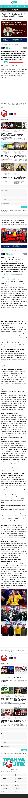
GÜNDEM (2, 130)
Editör (10, 111)
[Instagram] (5, 771)
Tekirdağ (7, 651)
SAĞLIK (23, 130)
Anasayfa (3, 17)
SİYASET (9, 130)
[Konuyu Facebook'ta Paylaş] (2, 48)
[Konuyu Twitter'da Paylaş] (4, 48)
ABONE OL (12, 48)
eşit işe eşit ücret (22, 650)
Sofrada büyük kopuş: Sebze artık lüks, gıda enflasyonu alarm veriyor (6, 176)
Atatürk (6, 103)
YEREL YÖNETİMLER (9, 17)
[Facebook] (1, 771)
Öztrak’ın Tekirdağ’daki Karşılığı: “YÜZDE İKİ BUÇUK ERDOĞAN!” (7, 721)
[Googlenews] (14, 771)
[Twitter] (3, 771)
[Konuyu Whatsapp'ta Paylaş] (7, 48)
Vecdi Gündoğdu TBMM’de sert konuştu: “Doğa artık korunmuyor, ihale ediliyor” (20, 177)
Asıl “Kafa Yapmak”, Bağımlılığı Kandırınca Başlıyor (19, 136)
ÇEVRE (2, 151)
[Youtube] (7, 771)
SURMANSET (16, 131)
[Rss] (12, 771)
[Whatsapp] (9, 771)
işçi (5, 651)
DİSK (10, 650)
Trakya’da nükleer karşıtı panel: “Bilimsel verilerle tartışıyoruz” (20, 156)
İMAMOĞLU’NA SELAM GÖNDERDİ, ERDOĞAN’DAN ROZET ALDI (7, 680)
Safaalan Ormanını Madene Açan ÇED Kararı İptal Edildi (7, 699)
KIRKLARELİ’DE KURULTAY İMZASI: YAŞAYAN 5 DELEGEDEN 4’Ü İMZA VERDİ (7, 134)
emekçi (12, 650)
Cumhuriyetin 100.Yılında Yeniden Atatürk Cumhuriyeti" (14, 104)
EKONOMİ (2, 172)
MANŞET (6, 130)
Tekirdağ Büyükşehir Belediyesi (15, 651)
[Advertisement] (14, 84)
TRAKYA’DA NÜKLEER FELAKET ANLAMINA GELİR (7, 156)
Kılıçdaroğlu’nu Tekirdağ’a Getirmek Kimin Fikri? (20, 721)
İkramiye (2, 651)
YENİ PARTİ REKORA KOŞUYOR (11, 6)
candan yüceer (8, 648)
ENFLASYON (16, 650)
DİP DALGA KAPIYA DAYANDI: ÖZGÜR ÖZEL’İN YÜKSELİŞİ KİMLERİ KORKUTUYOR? (20, 700)
